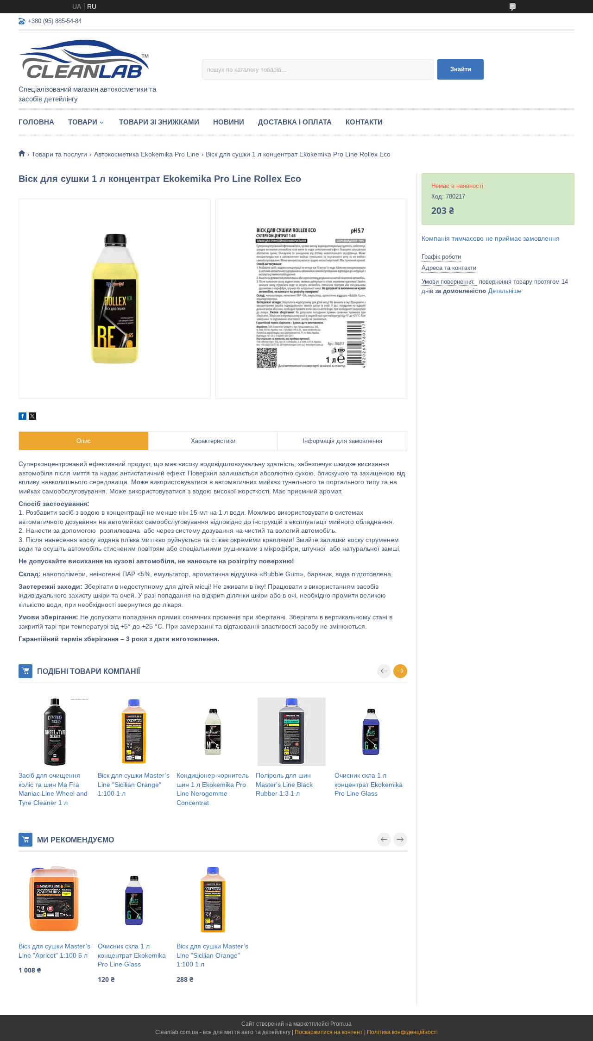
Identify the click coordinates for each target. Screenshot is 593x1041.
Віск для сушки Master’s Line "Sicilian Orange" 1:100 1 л (134, 784)
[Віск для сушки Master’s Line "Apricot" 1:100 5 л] (55, 900)
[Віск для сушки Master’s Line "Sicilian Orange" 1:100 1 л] (134, 732)
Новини (228, 121)
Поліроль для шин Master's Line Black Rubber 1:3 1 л (284, 784)
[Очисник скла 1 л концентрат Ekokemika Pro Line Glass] (370, 732)
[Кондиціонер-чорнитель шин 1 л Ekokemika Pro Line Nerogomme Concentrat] (213, 732)
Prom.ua (341, 1024)
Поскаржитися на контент (329, 1032)
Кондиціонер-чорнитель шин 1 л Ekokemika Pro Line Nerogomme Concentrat (213, 789)
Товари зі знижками (159, 121)
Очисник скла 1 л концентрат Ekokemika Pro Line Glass (368, 784)
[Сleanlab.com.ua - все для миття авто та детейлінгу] (100, 58)
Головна (36, 121)
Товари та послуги (59, 154)
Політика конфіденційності (402, 1032)
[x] (32, 417)
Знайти (460, 69)
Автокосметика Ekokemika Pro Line (146, 154)
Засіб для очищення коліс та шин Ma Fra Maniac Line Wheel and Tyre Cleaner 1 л (53, 789)
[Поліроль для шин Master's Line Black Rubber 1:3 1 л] (292, 732)
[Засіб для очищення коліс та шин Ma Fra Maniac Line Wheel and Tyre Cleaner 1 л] (55, 732)
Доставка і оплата (295, 121)
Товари (82, 121)
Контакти (364, 121)
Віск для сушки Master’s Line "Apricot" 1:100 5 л (54, 950)
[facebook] (22, 417)
